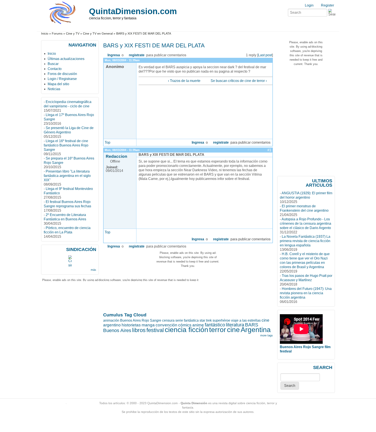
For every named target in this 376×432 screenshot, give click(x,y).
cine (233, 330)
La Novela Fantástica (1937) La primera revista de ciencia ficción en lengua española (305, 241)
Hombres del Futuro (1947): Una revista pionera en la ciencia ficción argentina (306, 293)
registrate (136, 55)
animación (111, 320)
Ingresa (113, 55)
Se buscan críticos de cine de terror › (239, 81)
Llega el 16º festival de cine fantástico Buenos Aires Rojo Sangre (66, 145)
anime (198, 325)
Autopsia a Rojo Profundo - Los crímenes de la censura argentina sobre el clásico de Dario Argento (305, 223)
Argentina (256, 330)
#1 (269, 150)
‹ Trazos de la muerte (184, 81)
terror (217, 330)
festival (155, 330)
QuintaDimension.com (133, 11)
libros (139, 330)
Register (327, 5)
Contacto (55, 69)
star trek (206, 320)
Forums (57, 33)
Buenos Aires (117, 330)
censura (168, 320)
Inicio (44, 33)
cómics (184, 325)
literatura (235, 324)
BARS (251, 324)
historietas (131, 325)
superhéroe (221, 320)
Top (107, 142)
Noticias (54, 89)
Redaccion (116, 156)
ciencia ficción (186, 330)
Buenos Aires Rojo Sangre (140, 320)
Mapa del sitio (58, 84)
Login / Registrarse (62, 79)
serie (179, 320)
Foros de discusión (62, 74)
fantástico (215, 324)
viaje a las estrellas (246, 320)
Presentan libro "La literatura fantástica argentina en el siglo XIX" (67, 175)
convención (166, 325)
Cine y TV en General (98, 33)
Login (309, 5)
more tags (266, 335)
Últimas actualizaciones (66, 59)
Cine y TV (72, 33)
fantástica (191, 320)
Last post (265, 55)
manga (148, 325)
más (93, 269)
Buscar (53, 64)
